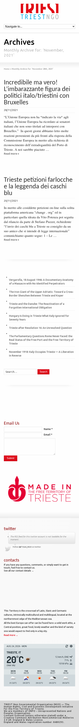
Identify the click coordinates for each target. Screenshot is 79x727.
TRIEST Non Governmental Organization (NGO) (32, 704)
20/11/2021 (11, 200)
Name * (48, 429)
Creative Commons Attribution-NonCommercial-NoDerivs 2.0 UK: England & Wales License (39, 718)
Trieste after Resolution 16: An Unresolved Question (40, 327)
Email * (48, 434)
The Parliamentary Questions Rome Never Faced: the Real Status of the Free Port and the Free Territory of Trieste (41, 340)
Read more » (11, 153)
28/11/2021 (11, 110)
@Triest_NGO (25, 547)
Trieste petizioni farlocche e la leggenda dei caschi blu (38, 187)
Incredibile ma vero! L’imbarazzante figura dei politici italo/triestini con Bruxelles (37, 92)
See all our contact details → (19, 570)
